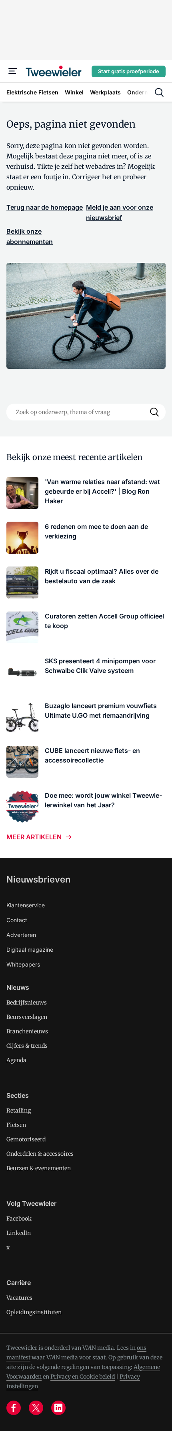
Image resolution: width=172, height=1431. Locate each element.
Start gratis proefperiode (128, 71)
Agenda (16, 1060)
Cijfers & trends (27, 1045)
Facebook (19, 1218)
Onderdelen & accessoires (40, 1153)
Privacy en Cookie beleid (82, 1376)
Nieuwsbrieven (38, 879)
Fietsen (16, 1125)
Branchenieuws (27, 1031)
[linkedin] (58, 1408)
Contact (16, 920)
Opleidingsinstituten (34, 1312)
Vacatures (19, 1297)
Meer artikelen (34, 837)
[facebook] (13, 1408)
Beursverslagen (26, 1017)
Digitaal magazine (29, 949)
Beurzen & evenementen (38, 1168)
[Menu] (12, 71)
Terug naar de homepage (44, 207)
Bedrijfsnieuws (26, 1002)
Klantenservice (25, 905)
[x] (36, 1408)
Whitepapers (23, 964)
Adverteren (21, 934)
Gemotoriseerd (26, 1139)
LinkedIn (18, 1233)
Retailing (18, 1110)
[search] (159, 92)
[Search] (154, 412)
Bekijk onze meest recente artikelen (74, 457)
